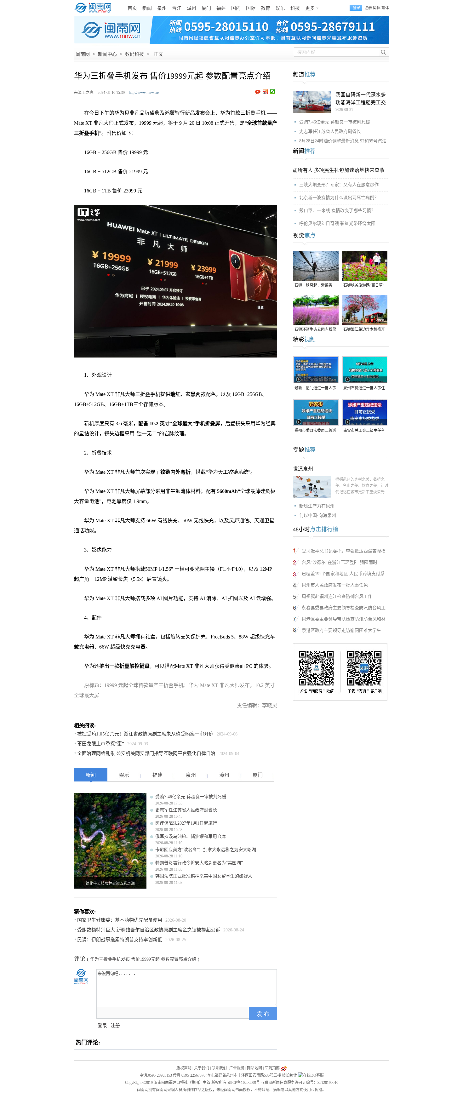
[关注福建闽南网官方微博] (284, 1068)
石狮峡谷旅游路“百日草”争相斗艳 (363, 286)
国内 (236, 8)
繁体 (385, 8)
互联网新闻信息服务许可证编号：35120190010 (299, 1082)
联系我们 (219, 1068)
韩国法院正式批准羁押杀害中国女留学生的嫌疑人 (203, 876)
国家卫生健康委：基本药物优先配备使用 (119, 920)
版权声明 (183, 1068)
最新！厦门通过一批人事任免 (315, 388)
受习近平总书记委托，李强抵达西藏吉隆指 (344, 551)
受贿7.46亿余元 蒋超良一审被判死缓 (190, 796)
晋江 (176, 8)
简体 (376, 8)
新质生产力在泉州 (316, 506)
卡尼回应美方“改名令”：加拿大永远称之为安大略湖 (205, 849)
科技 (295, 8)
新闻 (147, 8)
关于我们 (201, 1068)
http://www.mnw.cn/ (144, 92)
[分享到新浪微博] (265, 91)
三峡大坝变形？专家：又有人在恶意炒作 (339, 184)
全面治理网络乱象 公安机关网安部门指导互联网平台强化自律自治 (146, 753)
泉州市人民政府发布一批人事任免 (335, 585)
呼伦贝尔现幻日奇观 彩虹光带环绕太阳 (337, 223)
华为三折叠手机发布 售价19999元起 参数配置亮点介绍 (143, 959)
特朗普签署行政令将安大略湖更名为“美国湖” (199, 863)
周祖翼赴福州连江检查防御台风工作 (337, 596)
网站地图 (254, 1068)
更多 (310, 8)
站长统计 (289, 1075)
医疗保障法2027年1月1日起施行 (186, 823)
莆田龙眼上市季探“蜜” (100, 743)
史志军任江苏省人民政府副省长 (186, 810)
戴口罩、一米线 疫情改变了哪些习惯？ (337, 210)
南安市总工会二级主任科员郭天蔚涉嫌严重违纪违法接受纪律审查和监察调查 (364, 431)
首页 (132, 8)
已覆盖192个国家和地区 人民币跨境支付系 (343, 573)
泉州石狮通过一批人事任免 (364, 388)
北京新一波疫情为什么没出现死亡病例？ (339, 197)
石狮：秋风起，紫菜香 (313, 285)
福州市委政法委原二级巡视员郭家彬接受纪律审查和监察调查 (315, 431)
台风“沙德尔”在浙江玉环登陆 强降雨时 (339, 562)
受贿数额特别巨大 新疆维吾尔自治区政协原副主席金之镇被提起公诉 (148, 929)
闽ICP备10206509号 (243, 1082)
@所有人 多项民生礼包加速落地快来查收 (339, 170)
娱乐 (280, 8)
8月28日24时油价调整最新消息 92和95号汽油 (342, 141)
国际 (250, 8)
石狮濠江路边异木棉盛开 (364, 329)
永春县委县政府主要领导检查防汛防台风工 (344, 607)
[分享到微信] (272, 91)
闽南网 (83, 54)
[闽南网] (94, 8)
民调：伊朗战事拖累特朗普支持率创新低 (119, 939)
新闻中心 (107, 54)
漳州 (191, 8)
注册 (368, 8)
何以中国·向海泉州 (317, 515)
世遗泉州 (303, 469)
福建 (221, 8)
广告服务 (236, 1068)
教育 (265, 8)
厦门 (206, 8)
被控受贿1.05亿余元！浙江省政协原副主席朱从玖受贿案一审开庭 (145, 733)
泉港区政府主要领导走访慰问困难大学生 (341, 630)
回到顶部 (272, 1068)
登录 (102, 1025)
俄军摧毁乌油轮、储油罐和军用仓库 (190, 836)
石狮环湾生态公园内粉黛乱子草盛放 (315, 330)
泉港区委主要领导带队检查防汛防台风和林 (344, 619)
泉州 (162, 8)
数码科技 (134, 54)
